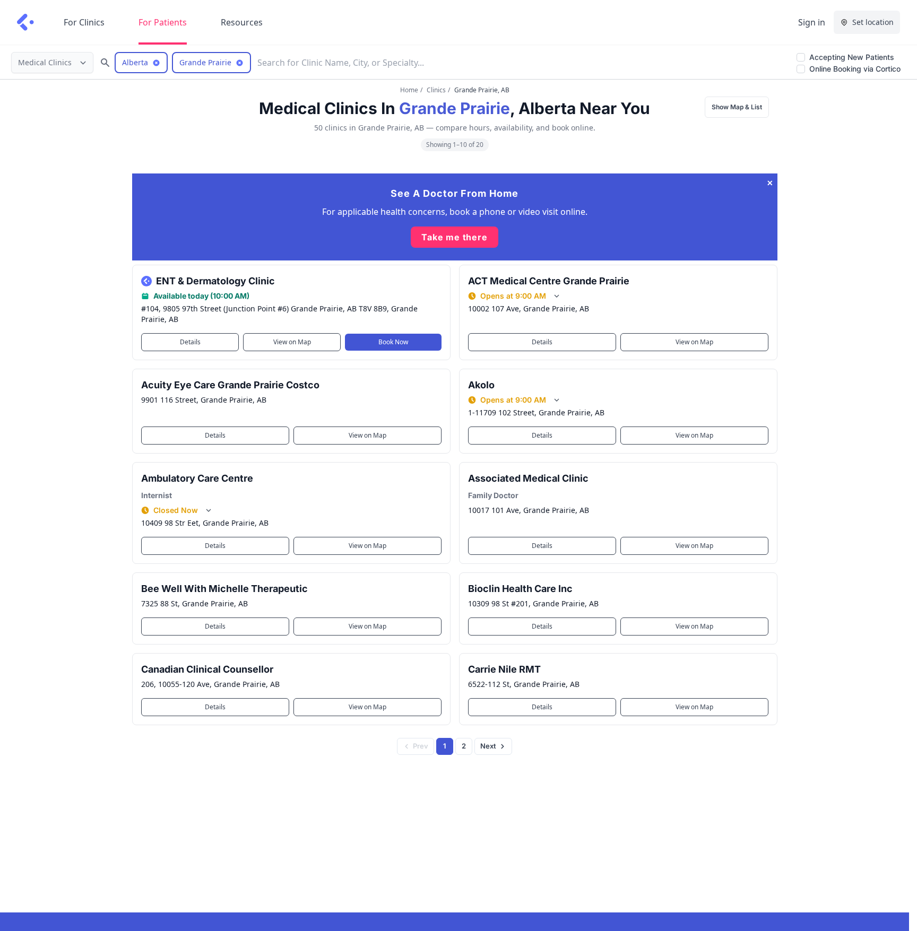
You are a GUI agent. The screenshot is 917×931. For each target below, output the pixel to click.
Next (488, 746)
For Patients (163, 22)
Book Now (393, 341)
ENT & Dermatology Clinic (215, 280)
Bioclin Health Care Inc (520, 588)
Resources (242, 22)
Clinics (436, 89)
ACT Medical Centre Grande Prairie (548, 280)
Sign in (811, 22)
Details (189, 341)
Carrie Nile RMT (504, 669)
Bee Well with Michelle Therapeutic (224, 588)
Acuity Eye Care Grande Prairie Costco (230, 384)
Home (409, 89)
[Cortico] (25, 22)
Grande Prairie (454, 108)
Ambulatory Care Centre (197, 478)
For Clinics (84, 22)
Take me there (454, 237)
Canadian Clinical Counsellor (207, 669)
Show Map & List (737, 107)
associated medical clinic (528, 478)
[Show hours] (556, 296)
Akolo (481, 384)
